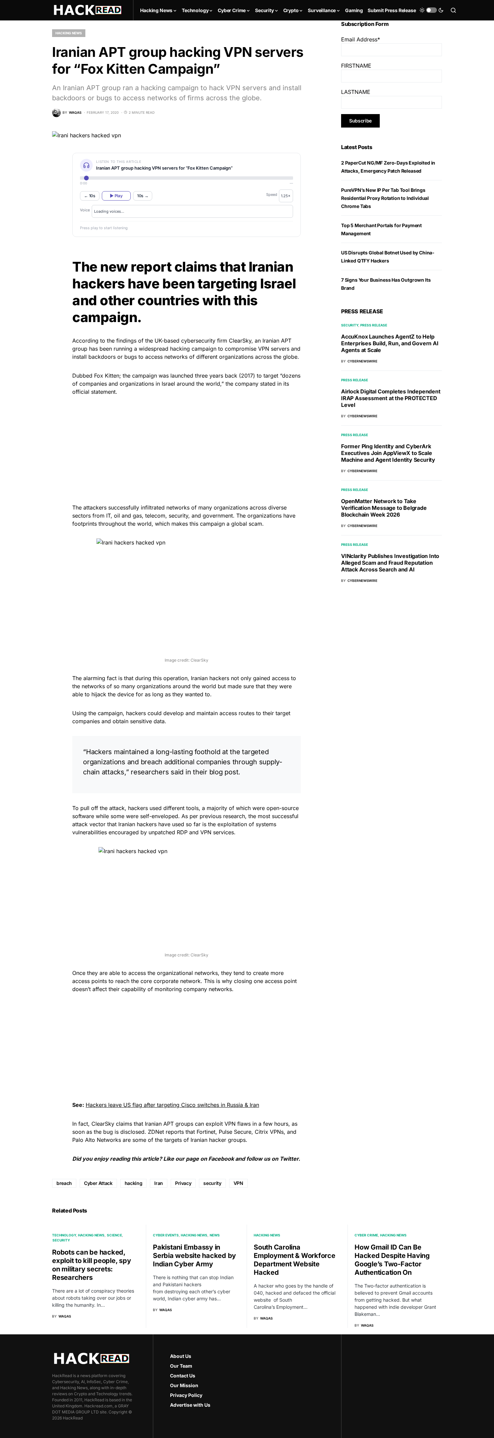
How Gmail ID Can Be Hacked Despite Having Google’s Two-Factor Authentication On (392, 1259)
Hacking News (68, 33)
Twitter (289, 1158)
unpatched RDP (168, 832)
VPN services (217, 832)
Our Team (181, 1366)
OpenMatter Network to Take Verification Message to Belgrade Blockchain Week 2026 (384, 508)
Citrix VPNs (269, 1131)
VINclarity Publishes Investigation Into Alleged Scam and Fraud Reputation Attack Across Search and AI (390, 563)
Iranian (270, 340)
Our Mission (184, 1385)
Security (349, 325)
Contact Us (182, 1375)
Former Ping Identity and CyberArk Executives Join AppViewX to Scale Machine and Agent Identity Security (388, 453)
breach (64, 1183)
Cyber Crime (366, 1235)
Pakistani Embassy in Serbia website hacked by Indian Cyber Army (194, 1255)
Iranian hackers (210, 678)
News (215, 1235)
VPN (238, 1183)
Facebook (221, 1158)
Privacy (183, 1183)
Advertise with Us (190, 1405)
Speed (271, 194)
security (212, 1183)
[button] (431, 10)
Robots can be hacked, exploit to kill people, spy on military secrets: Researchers (91, 1265)
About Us (180, 1356)
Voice (85, 210)
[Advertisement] (186, 449)
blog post (224, 772)
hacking (133, 1183)
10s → (143, 195)
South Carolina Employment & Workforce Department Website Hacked (294, 1259)
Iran (158, 1183)
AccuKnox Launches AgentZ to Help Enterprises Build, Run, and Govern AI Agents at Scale (390, 343)
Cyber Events (166, 1235)
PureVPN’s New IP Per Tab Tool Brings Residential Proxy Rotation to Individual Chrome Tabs (385, 198)
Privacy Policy (186, 1395)
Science (114, 1235)
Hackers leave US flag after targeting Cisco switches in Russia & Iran (172, 1104)
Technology (64, 1235)
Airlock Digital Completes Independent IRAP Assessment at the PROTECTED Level (391, 398)
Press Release (373, 325)
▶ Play (116, 195)
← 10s (89, 195)
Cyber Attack (98, 1183)
